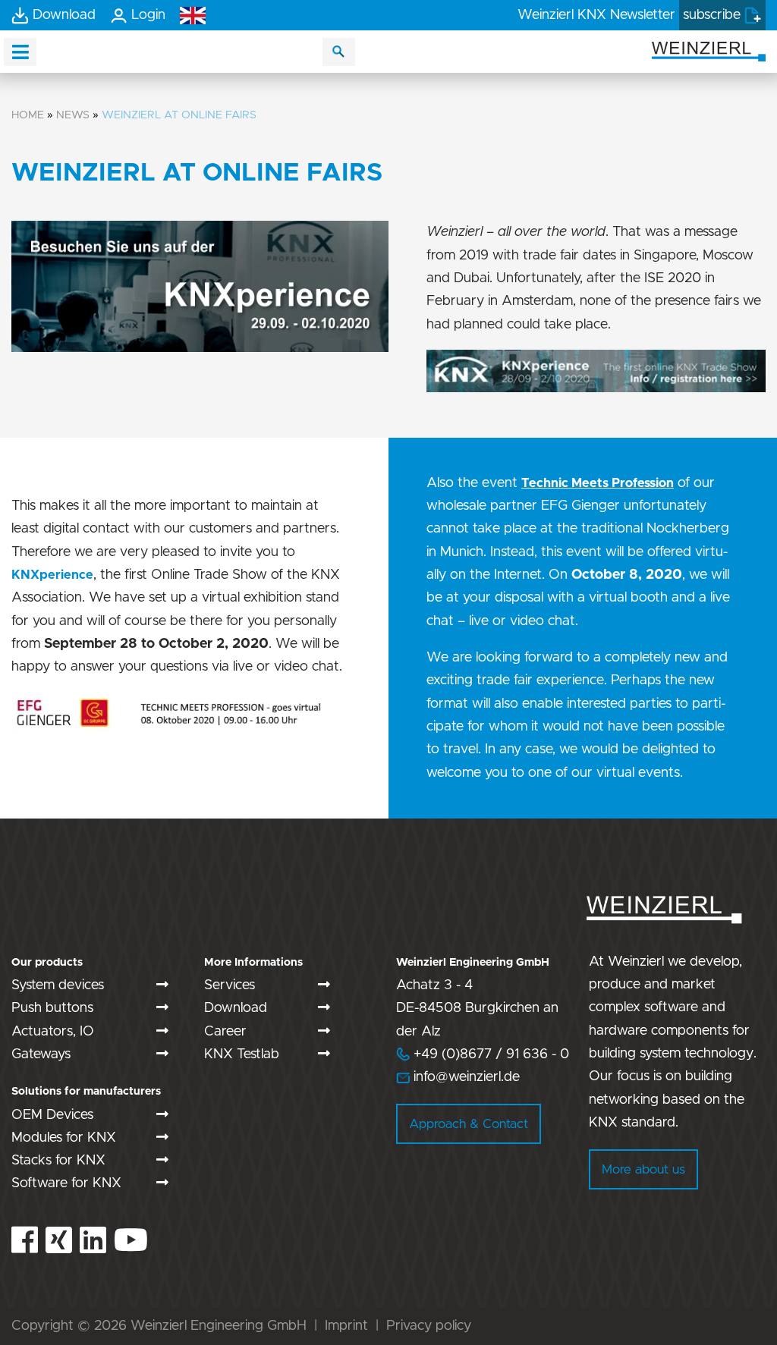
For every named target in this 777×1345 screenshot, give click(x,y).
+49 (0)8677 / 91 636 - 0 (482, 1054)
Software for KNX (66, 1183)
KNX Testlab (241, 1054)
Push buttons (52, 1008)
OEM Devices (52, 1115)
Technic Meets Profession (597, 483)
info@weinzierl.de (465, 1077)
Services (229, 985)
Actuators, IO (52, 1032)
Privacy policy (428, 1326)
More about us (643, 1169)
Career (225, 1032)
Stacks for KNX (58, 1160)
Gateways (41, 1054)
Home (27, 115)
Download (235, 1008)
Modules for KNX (63, 1138)
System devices (57, 985)
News (73, 115)
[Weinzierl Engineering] (709, 50)
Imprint (346, 1326)
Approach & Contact (468, 1123)
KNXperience (52, 575)
